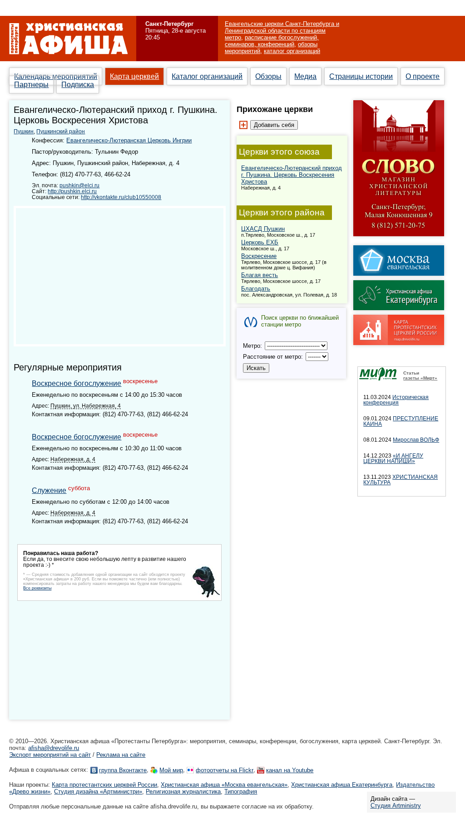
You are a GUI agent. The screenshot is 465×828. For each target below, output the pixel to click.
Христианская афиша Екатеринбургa (341, 784)
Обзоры (268, 76)
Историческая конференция (396, 400)
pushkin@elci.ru (79, 185)
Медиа (305, 76)
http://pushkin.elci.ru (72, 191)
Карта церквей (134, 76)
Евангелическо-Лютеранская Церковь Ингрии (129, 140)
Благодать (255, 288)
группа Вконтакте (123, 770)
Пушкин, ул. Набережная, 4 (85, 406)
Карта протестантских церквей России (104, 784)
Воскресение (259, 256)
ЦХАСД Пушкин (263, 228)
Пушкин (24, 131)
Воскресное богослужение (76, 383)
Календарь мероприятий (55, 76)
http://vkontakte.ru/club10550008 (121, 197)
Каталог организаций (207, 76)
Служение (49, 490)
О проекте (423, 76)
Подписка (77, 84)
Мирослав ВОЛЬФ (416, 440)
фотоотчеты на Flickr (224, 770)
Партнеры (31, 84)
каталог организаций (292, 51)
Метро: (253, 345)
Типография (240, 791)
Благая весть (259, 275)
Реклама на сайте (120, 754)
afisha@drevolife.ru (53, 748)
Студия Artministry (396, 805)
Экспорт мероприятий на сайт (50, 754)
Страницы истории (361, 76)
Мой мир (171, 770)
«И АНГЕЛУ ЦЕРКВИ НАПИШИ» (393, 458)
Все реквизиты (37, 588)
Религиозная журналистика (183, 791)
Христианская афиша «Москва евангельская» (224, 784)
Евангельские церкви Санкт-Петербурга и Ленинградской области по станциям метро (282, 30)
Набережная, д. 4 (72, 459)
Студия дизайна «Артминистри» (98, 791)
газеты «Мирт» (420, 377)
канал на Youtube (289, 770)
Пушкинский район (60, 131)
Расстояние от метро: (274, 356)
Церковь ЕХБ (259, 242)
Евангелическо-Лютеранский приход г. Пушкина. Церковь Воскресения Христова (291, 175)
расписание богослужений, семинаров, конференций (272, 41)
